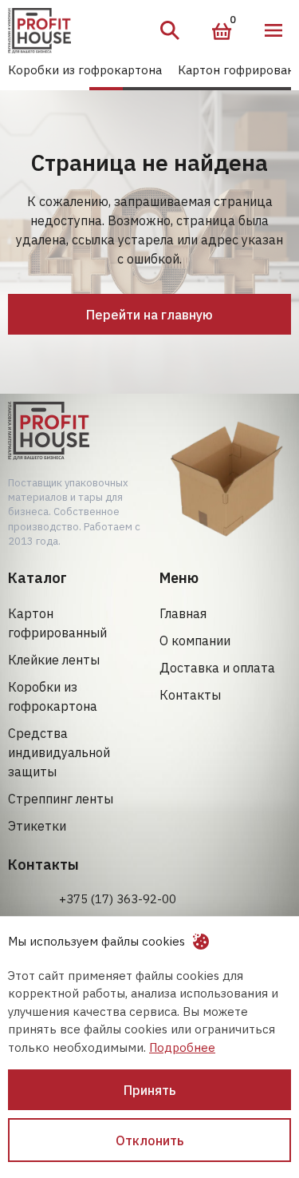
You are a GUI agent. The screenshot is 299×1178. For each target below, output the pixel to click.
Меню (273, 30)
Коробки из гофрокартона (85, 69)
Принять (149, 1090)
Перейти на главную (149, 315)
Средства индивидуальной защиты (59, 752)
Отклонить (149, 1140)
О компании (194, 640)
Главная (183, 613)
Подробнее (182, 1047)
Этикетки (37, 826)
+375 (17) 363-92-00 (117, 898)
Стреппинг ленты (60, 799)
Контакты (190, 695)
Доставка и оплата (217, 668)
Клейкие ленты (54, 660)
